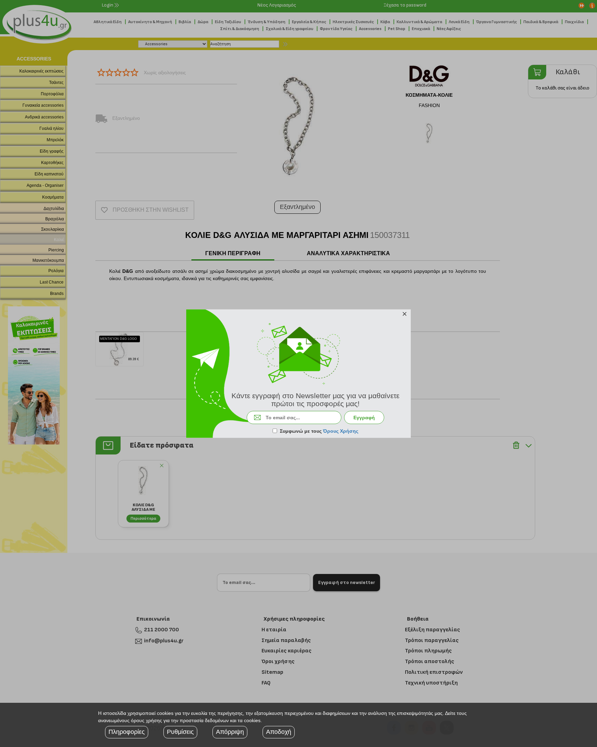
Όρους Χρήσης (340, 431)
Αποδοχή (278, 731)
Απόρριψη (230, 731)
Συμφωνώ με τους (319, 431)
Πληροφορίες (126, 731)
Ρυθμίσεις (180, 731)
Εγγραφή (364, 417)
